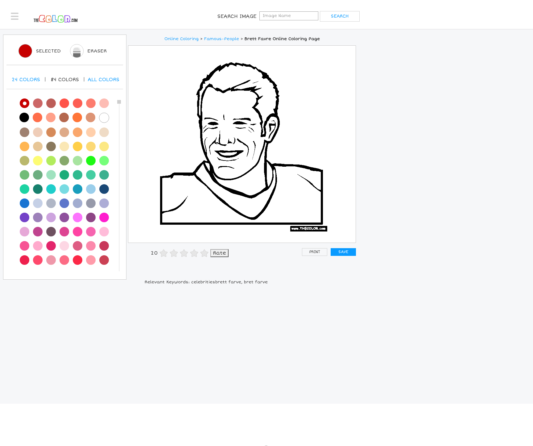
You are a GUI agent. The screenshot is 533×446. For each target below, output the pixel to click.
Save (343, 252)
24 (26, 80)
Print (314, 252)
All (103, 80)
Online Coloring (181, 38)
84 (65, 80)
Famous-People (221, 38)
